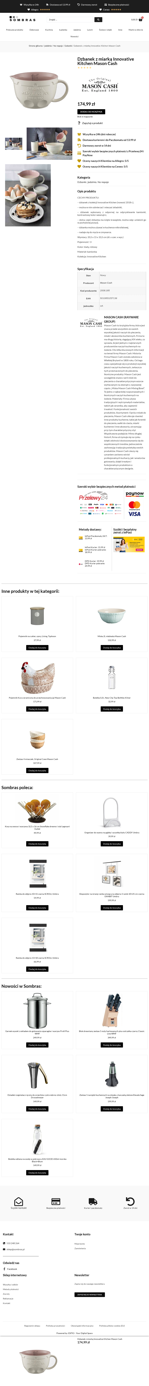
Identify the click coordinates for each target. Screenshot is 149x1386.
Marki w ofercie (136, 29)
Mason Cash (106, 283)
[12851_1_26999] (28, 195)
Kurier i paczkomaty (93, 1208)
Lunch (90, 29)
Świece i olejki (105, 29)
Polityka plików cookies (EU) (112, 1325)
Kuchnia (49, 29)
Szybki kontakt (19, 1207)
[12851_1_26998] (49, 144)
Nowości (75, 36)
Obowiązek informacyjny (82, 1325)
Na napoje (58, 45)
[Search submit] (98, 19)
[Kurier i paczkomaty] (93, 1201)
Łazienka (63, 29)
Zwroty (6, 1294)
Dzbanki (68, 45)
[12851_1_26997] (13, 144)
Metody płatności (11, 1289)
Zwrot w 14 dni (130, 1208)
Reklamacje (8, 1298)
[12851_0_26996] (38, 89)
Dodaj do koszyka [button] (37, 647)
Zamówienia (80, 1248)
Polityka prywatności (55, 1325)
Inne (120, 29)
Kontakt (6, 1303)
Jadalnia (77, 29)
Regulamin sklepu (32, 1325)
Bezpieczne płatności (55, 1208)
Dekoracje (34, 29)
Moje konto (79, 1243)
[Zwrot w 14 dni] (130, 1201)
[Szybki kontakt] (18, 1201)
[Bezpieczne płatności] (56, 1201)
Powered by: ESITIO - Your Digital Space (74, 1333)
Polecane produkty (14, 29)
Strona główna (35, 45)
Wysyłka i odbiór (10, 1284)
